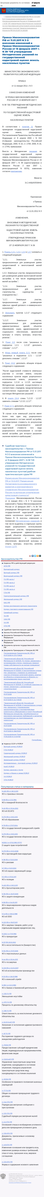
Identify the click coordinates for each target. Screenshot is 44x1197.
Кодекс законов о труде (13, 770)
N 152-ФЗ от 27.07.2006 (10, 951)
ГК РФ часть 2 (9, 583)
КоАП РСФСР (9, 766)
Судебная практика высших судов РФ (19, 630)
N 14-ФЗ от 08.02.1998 (9, 914)
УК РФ (6, 622)
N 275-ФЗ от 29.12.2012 (10, 834)
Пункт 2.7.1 (9, 406)
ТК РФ (6, 616)
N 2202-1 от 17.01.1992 (9, 934)
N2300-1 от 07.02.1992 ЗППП (12, 842)
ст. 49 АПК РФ (7, 1145)
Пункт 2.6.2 (10, 363)
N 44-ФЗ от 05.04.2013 (10, 959)
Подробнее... (37, 740)
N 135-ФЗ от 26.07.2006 (10, 894)
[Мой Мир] (40, 555)
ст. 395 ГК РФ (6, 1011)
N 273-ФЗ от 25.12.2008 (10, 851)
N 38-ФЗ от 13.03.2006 (10, 860)
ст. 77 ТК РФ (6, 1091)
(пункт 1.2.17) (11, 547)
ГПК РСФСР (8, 750)
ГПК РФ (7, 593)
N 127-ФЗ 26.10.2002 (9, 942)
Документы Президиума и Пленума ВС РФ (21, 650)
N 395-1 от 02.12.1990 (9, 985)
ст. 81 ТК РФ (6, 1033)
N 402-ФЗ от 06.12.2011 (10, 885)
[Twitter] (35, 555)
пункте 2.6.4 (13, 398)
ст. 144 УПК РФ (7, 1102)
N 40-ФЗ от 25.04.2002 (10, 808)
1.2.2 (18, 252)
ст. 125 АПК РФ (7, 1162)
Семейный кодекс (11, 612)
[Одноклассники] (37, 555)
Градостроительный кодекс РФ (16, 596)
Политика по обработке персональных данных (20, 1182)
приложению (16, 171)
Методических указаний (27, 521)
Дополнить (10, 313)
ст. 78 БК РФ (6, 1045)
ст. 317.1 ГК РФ (7, 1002)
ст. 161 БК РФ (6, 1079)
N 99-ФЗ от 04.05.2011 (9, 902)
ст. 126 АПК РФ (7, 1133)
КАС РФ (7, 602)
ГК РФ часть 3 (9, 586)
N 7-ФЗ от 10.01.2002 (9, 868)
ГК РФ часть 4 (9, 589)
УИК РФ (7, 619)
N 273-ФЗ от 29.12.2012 (10, 817)
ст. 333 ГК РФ (6, 994)
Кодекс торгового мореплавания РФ (18, 609)
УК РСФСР (8, 776)
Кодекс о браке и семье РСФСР (16, 773)
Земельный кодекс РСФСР (14, 760)
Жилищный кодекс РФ (13, 599)
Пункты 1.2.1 (9, 252)
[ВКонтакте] (32, 555)
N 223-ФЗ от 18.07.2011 (9, 922)
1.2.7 (29, 252)
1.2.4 (23, 252)
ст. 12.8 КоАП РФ (8, 1059)
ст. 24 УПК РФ (7, 1122)
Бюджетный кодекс (12, 569)
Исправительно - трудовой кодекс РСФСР (21, 763)
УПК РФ (7, 626)
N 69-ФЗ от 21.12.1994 (9, 800)
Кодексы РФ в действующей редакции (19, 563)
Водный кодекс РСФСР (13, 746)
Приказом (10, 498)
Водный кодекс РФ (11, 573)
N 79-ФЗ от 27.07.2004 (10, 825)
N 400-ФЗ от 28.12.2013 (10, 791)
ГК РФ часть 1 (9, 579)
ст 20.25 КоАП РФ (8, 1022)
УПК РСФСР (8, 780)
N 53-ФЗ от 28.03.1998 (9, 976)
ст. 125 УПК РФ (7, 1113)
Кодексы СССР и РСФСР (13, 744)
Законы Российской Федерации (17, 632)
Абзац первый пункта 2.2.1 (17, 353)
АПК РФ (7, 566)
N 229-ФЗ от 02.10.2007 (10, 968)
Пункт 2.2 (10, 342)
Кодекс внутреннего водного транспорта (20, 606)
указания (33, 151)
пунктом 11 (27, 127)
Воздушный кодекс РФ (13, 576)
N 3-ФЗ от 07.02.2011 (9, 877)
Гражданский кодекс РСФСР (15, 753)
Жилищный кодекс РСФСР (14, 756)
